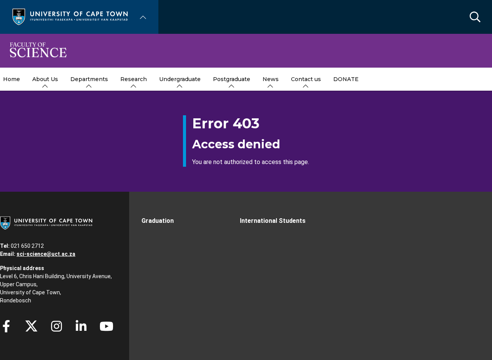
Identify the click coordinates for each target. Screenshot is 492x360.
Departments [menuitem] (89, 79)
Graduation (157, 220)
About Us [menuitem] (45, 79)
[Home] (70, 16)
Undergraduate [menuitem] (180, 79)
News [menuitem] (271, 79)
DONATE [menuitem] (346, 79)
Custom (56, 326)
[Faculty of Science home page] (38, 51)
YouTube (106, 326)
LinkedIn (81, 326)
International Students (273, 220)
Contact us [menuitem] (306, 79)
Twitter (31, 326)
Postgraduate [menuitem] (231, 79)
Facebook (6, 326)
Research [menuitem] (133, 79)
